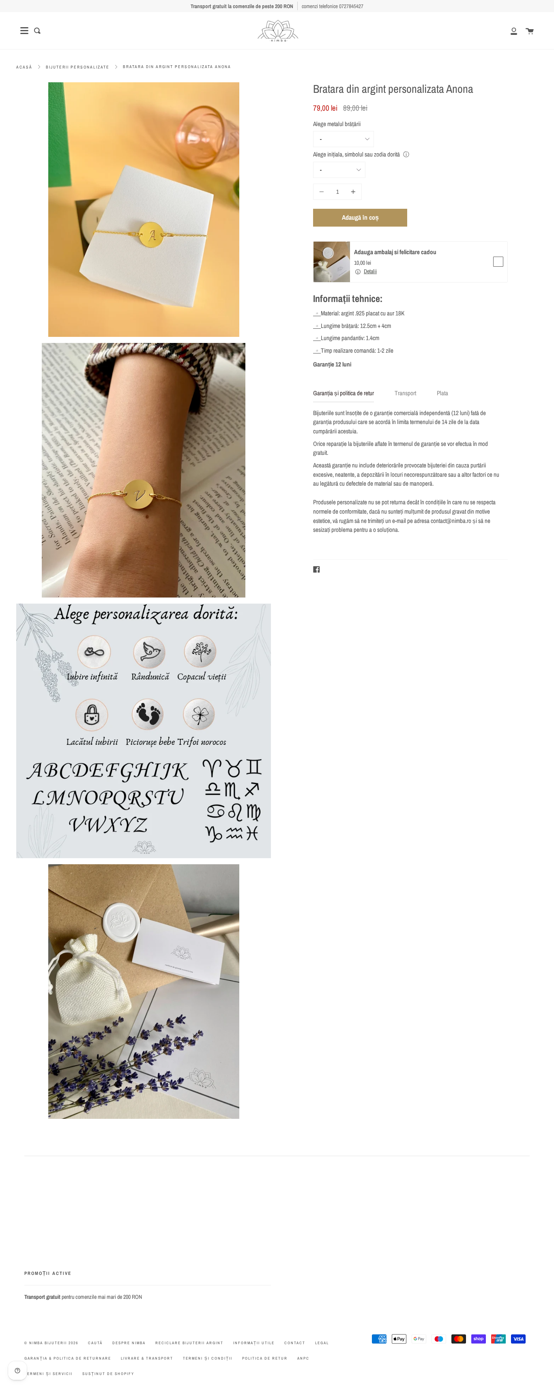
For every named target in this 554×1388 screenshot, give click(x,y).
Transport (405, 393)
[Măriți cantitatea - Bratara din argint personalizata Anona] (352, 192)
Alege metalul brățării (337, 124)
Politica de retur (265, 1358)
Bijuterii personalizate (78, 67)
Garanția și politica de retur (343, 393)
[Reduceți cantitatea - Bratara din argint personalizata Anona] (323, 192)
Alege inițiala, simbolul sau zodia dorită (356, 154)
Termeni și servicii (48, 1373)
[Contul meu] (509, 30)
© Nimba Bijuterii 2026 (51, 1342)
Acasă (24, 67)
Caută (95, 1342)
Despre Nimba (129, 1342)
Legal (322, 1342)
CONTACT (294, 1342)
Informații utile (254, 1342)
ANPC (303, 1358)
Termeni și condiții (207, 1358)
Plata (442, 393)
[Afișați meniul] (24, 31)
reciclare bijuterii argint (189, 1342)
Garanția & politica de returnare (67, 1358)
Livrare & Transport (147, 1358)
